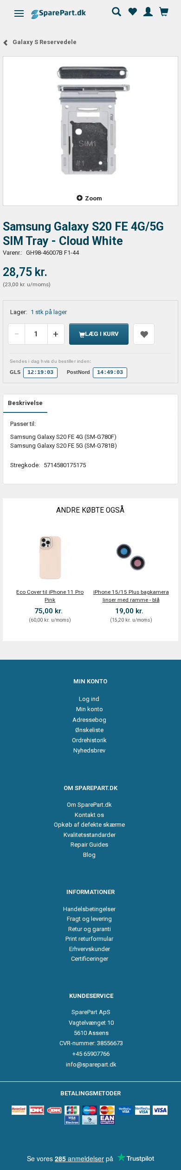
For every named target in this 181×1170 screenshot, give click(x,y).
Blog (89, 854)
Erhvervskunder (89, 948)
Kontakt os (89, 814)
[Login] (148, 10)
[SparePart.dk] (66, 14)
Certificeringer (89, 958)
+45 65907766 (91, 1053)
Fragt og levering (89, 918)
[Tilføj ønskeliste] (144, 334)
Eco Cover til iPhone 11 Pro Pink (50, 596)
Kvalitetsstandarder (90, 834)
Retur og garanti (89, 929)
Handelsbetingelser (89, 909)
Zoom (93, 198)
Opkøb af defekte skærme (89, 824)
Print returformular (89, 938)
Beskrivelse (25, 402)
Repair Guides (89, 844)
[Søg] (116, 10)
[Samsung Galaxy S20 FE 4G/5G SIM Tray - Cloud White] (90, 120)
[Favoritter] (132, 10)
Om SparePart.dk (89, 804)
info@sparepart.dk (91, 1064)
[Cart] (163, 10)
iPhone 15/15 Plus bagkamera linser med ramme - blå (131, 596)
